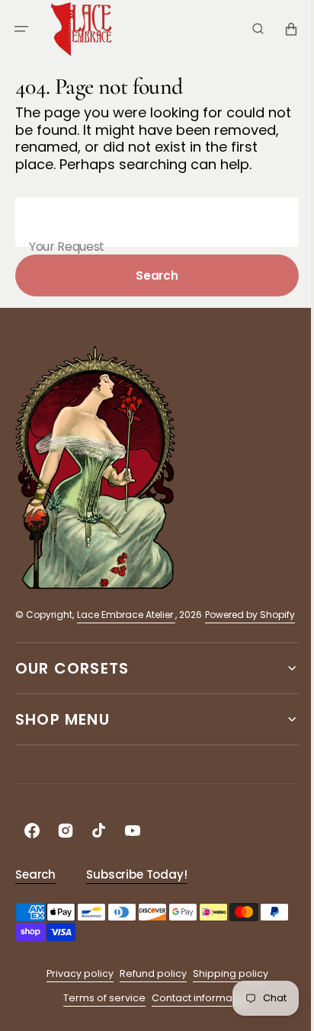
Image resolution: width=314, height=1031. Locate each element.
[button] (21, 29)
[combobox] (151, 239)
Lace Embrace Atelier (126, 632)
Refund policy (147, 1008)
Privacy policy (73, 1008)
